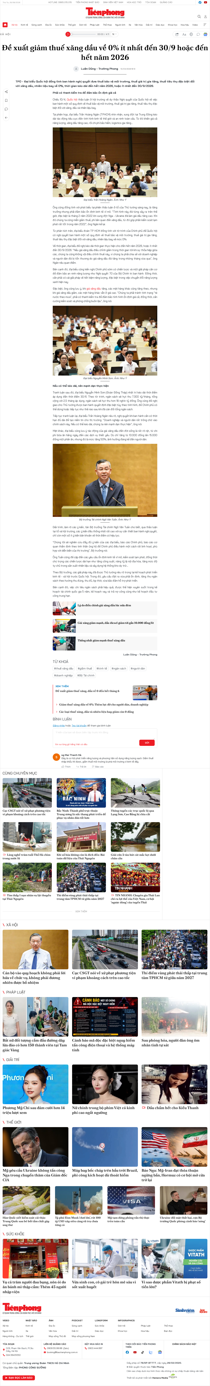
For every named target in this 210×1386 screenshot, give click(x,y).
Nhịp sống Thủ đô (57, 1336)
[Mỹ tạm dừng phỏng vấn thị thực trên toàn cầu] (131, 1200)
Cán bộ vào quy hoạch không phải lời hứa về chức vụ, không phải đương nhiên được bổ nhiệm (34, 978)
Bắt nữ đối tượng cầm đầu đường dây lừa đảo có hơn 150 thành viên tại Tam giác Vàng (35, 1045)
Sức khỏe (60, 24)
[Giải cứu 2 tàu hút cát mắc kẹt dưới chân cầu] (135, 837)
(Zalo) (66, 1348)
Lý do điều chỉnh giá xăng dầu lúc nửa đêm (104, 605)
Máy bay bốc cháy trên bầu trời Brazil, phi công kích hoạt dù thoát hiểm (105, 1172)
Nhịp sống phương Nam (83, 1336)
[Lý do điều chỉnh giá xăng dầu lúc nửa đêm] (64, 608)
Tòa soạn (150, 2)
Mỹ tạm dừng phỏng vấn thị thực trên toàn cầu (128, 1219)
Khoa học (172, 24)
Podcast (77, 1320)
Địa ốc (48, 24)
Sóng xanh (37, 24)
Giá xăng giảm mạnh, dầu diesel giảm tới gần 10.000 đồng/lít (116, 623)
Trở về (6, 118)
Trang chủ (5, 24)
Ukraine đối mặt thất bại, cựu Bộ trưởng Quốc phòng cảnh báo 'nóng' (183, 1219)
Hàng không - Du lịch (13, 1336)
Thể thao (107, 24)
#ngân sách (119, 668)
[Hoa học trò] (203, 1311)
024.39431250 (13, 1355)
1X (113, 34)
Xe (130, 24)
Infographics (126, 1320)
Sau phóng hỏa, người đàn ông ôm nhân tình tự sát (171, 1042)
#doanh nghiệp (63, 675)
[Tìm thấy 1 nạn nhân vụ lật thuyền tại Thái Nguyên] (27, 877)
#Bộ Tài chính (85, 675)
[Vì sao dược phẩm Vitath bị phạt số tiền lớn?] (174, 1258)
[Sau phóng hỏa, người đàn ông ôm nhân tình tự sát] (174, 1017)
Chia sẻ (6, 92)
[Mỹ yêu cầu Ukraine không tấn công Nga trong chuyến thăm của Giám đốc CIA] (35, 1147)
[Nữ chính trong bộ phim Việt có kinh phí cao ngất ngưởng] (105, 1084)
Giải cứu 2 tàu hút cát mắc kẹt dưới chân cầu (133, 856)
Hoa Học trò (134, 2)
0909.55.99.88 (54, 1348)
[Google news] (161, 1352)
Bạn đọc (168, 1331)
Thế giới (72, 24)
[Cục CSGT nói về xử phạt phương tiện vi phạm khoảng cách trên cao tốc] (27, 793)
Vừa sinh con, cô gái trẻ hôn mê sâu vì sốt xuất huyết (104, 1284)
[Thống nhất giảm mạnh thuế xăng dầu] (64, 643)
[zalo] (153, 1352)
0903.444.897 (95, 1348)
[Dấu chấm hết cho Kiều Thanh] (174, 1084)
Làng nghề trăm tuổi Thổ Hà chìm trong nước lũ (26, 856)
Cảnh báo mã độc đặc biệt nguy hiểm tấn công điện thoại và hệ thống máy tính (103, 1045)
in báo (191, 34)
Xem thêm (204, 24)
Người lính (120, 24)
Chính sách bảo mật (184, 1344)
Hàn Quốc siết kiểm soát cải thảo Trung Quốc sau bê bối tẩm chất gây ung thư (26, 1221)
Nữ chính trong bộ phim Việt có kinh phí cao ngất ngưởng (103, 1110)
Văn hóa (139, 24)
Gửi (147, 742)
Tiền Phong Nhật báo (87, 2)
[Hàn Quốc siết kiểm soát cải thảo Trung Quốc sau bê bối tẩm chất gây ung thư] (26, 1200)
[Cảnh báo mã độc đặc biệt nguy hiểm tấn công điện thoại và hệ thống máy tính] (105, 1017)
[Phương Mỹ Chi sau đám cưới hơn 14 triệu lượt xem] (35, 1084)
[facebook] (200, 2)
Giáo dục (160, 24)
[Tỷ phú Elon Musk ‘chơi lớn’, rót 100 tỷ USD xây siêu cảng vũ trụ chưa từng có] (79, 1200)
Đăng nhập (59, 725)
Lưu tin (6, 100)
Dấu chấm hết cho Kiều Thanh (172, 1107)
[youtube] (205, 2)
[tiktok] (144, 1352)
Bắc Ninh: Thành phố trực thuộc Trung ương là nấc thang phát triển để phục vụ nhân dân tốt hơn (81, 814)
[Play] (67, 34)
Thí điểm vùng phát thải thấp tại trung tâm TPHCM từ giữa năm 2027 (80, 897)
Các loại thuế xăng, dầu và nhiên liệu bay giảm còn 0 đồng (96, 711)
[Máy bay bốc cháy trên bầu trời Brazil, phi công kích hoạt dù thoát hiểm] (105, 1147)
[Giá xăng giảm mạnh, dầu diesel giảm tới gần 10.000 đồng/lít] (64, 626)
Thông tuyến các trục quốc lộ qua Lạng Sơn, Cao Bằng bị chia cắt (132, 812)
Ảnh (51, 1320)
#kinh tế (102, 668)
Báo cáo (99, 766)
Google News (205, 34)
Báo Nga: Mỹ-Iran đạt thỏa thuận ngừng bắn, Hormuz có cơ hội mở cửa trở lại (173, 1175)
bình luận (198, 34)
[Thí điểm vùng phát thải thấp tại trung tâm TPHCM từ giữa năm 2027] (81, 877)
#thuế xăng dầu (63, 668)
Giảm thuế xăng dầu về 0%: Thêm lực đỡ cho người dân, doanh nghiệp (103, 704)
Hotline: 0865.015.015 (60, 2)
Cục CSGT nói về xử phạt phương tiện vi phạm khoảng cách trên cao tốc (26, 812)
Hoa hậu (185, 24)
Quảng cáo (166, 2)
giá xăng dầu (94, 288)
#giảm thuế (85, 668)
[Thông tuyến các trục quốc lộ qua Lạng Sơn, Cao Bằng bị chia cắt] (135, 793)
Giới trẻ (83, 24)
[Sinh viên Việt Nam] (185, 1311)
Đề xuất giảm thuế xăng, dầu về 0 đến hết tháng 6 (87, 691)
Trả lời (83, 766)
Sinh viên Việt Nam (113, 2)
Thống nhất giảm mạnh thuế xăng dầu (101, 640)
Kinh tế (24, 24)
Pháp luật (94, 24)
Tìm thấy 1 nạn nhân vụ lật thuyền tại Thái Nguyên (27, 897)
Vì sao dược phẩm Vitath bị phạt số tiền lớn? (171, 1284)
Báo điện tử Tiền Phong (105, 12)
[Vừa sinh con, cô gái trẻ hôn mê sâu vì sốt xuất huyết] (105, 1258)
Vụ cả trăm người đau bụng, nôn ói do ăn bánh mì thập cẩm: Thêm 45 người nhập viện (34, 1287)
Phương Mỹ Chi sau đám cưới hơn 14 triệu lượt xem (34, 1110)
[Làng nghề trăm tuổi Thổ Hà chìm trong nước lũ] (27, 837)
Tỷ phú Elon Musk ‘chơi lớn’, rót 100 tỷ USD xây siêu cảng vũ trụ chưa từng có (78, 1221)
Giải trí (149, 24)
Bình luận (6, 109)
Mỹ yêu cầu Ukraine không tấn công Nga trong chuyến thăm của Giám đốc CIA (35, 1175)
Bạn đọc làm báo (20, 1377)
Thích (68, 766)
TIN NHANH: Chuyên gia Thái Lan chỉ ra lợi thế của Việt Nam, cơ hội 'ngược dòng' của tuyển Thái (135, 898)
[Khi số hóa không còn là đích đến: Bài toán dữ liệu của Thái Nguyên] (81, 837)
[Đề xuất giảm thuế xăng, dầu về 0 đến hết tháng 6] (145, 692)
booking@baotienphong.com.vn (62, 1352)
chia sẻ (177, 34)
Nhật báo (31, 1320)
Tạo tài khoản (79, 725)
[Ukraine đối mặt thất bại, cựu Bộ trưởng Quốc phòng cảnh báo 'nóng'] (183, 1200)
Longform (101, 1320)
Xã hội (15, 24)
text (184, 34)
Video (195, 24)
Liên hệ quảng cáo (55, 1344)
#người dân (138, 668)
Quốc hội (72, 99)
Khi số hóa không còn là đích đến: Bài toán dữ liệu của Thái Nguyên (81, 856)
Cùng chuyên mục (20, 773)
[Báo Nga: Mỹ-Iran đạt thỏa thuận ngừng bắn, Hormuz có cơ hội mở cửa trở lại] (174, 1147)
